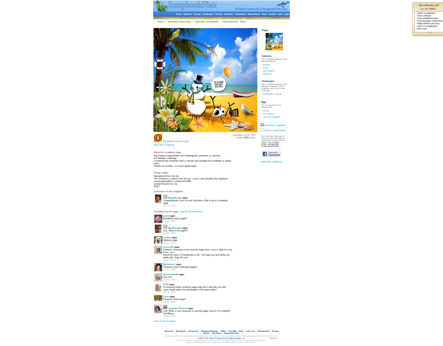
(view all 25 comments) (190, 211)
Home (179, 14)
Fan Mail (232, 331)
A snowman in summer (272, 94)
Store (264, 14)
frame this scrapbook (274, 125)
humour (265, 111)
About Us (169, 331)
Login (286, 14)
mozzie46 (168, 247)
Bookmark (180, 331)
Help (241, 331)
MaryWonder (175, 198)
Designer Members (209, 331)
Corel (166, 296)
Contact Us (193, 331)
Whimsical (267, 74)
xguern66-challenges (271, 117)
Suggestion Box (231, 333)
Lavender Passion (177, 308)
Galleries (187, 14)
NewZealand (267, 114)
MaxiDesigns (175, 228)
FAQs (223, 331)
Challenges (208, 14)
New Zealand (268, 71)
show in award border (274, 130)
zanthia (167, 237)
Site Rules (216, 333)
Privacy (275, 331)
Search (206, 333)
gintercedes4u (170, 274)
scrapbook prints (236, 342)
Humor (266, 68)
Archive (272, 14)
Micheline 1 (169, 264)
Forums (219, 14)
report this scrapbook (271, 161)
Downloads (240, 14)
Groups (197, 14)
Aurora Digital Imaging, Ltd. (234, 338)
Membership (263, 331)
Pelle (166, 284)
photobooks (252, 342)
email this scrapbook (164, 145)
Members (229, 14)
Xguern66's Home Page (179, 21)
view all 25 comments (165, 321)
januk (166, 216)
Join (422, 9)
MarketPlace (254, 14)
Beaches (266, 65)
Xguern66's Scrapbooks (207, 21)
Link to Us (250, 331)
